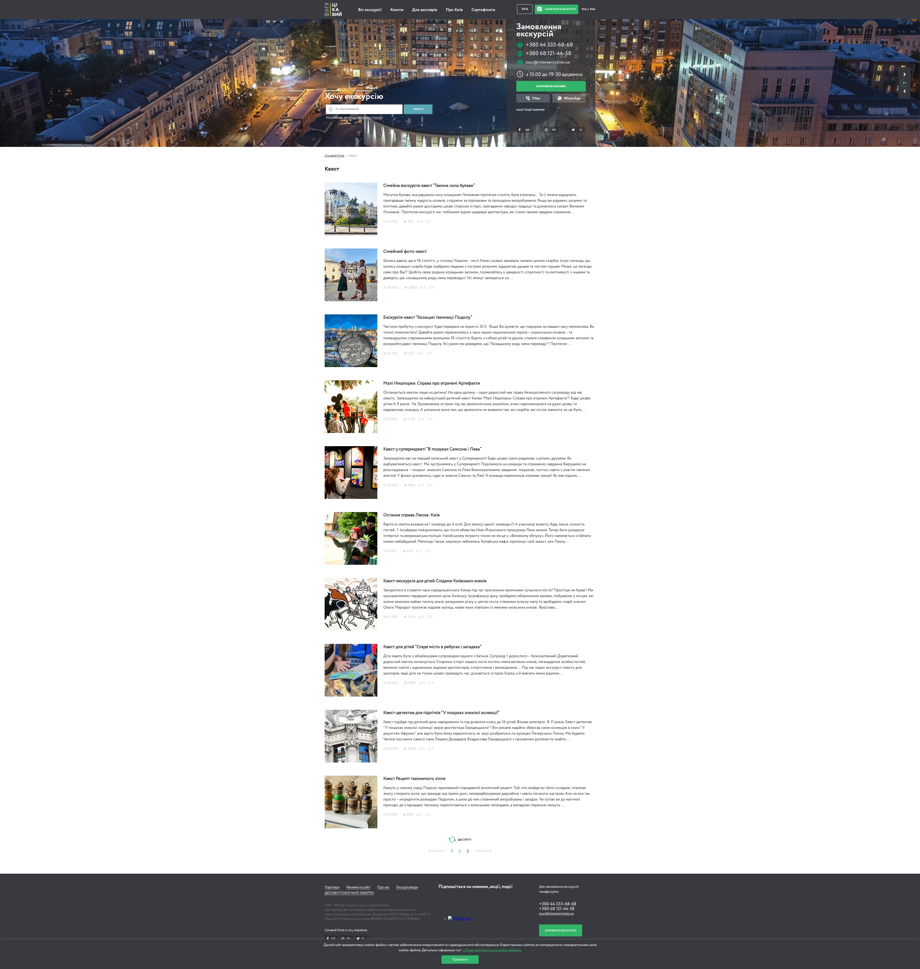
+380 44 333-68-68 (549, 45)
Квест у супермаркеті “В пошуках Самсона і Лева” (432, 449)
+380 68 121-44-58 (548, 53)
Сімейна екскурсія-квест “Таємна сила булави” (429, 186)
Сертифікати (483, 10)
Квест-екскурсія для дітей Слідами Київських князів (434, 581)
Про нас (383, 887)
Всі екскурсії (370, 10)
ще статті (464, 839)
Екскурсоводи (407, 887)
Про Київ (454, 10)
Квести (396, 10)
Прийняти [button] (460, 959)
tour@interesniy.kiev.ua (548, 62)
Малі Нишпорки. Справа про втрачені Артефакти (431, 383)
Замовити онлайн (551, 86)
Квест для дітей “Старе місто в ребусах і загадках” (432, 647)
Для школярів (424, 10)
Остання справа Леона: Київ (411, 515)
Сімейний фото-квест (405, 251)
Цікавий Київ (334, 155)
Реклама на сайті (358, 887)
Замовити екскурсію (560, 930)
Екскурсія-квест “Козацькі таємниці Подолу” (427, 317)
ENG (592, 9)
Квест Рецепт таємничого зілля (414, 779)
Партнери (332, 887)
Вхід (525, 9)
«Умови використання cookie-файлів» (492, 950)
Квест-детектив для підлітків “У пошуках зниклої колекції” (441, 713)
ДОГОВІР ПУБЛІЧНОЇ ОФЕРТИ (349, 893)
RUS (584, 9)
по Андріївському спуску (363, 117)
